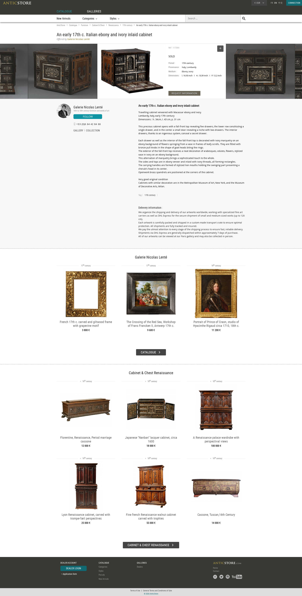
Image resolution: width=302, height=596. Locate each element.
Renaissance (114, 25)
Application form (70, 573)
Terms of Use (135, 590)
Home (215, 567)
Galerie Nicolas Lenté (88, 107)
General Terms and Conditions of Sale (157, 590)
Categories (103, 566)
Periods (102, 574)
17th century (127, 25)
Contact (216, 571)
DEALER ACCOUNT (68, 562)
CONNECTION (294, 2)
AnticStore (61, 25)
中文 (280, 2)
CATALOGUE (64, 11)
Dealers (140, 566)
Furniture (84, 25)
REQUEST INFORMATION (184, 93)
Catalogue (73, 25)
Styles (101, 570)
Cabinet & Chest (98, 25)
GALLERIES (94, 11)
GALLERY (78, 130)
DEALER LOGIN (73, 568)
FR (272, 2)
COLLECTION (93, 130)
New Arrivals (63, 18)
